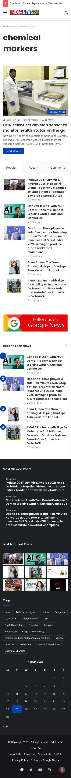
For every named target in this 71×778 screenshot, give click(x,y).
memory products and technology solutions (27, 638)
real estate (25, 644)
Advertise (29, 754)
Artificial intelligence (26, 612)
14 (45, 693)
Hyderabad (11, 631)
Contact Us (44, 754)
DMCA (57, 754)
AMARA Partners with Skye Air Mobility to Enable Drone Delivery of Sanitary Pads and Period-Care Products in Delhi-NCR (47, 288)
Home (9, 26)
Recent (33, 167)
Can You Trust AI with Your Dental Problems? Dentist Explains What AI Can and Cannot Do (46, 212)
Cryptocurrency (29, 618)
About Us (15, 754)
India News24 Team (16, 119)
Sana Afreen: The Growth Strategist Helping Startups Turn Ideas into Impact (47, 266)
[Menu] (5, 13)
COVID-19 (10, 618)
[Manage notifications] (62, 770)
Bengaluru (60, 612)
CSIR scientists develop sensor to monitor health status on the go (35, 127)
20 (35, 701)
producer (9, 644)
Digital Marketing (14, 625)
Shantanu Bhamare (15, 650)
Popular (11, 167)
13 (35, 693)
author (46, 612)
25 (16, 709)
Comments (57, 167)
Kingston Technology (33, 631)
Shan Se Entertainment (48, 644)
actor (7, 612)
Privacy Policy (20, 760)
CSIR (45, 618)
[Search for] (66, 13)
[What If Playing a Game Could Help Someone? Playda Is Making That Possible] (57, 572)
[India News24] (24, 12)
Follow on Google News (45, 760)
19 (26, 701)
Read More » (13, 150)
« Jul (5, 726)
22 (54, 701)
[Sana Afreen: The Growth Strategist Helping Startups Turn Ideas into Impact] (14, 267)
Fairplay (48, 625)
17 (7, 701)
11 (17, 693)
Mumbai (60, 638)
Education (33, 625)
